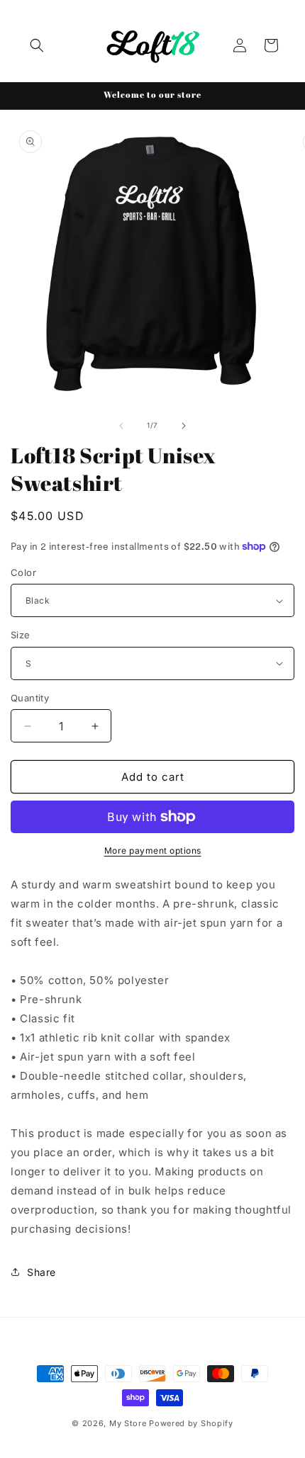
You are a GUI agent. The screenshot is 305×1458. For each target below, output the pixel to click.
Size (20, 634)
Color (23, 572)
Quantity (30, 697)
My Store (128, 1423)
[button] (36, 45)
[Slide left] (121, 425)
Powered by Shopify (191, 1423)
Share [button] (41, 1272)
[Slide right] (183, 425)
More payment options (152, 850)
